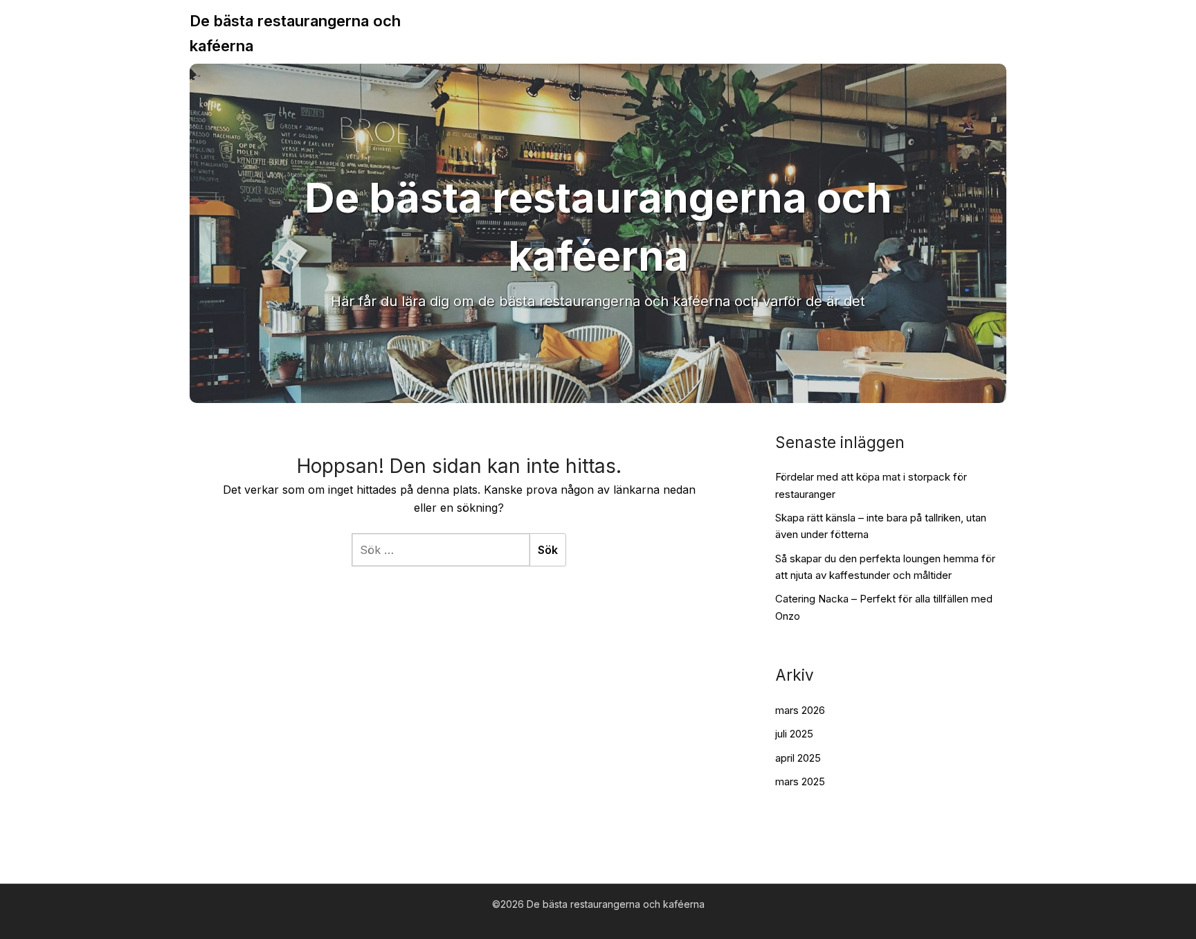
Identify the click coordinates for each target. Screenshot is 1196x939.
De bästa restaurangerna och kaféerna (295, 33)
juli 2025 (794, 733)
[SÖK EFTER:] (440, 549)
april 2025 (798, 757)
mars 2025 (800, 781)
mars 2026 (800, 710)
